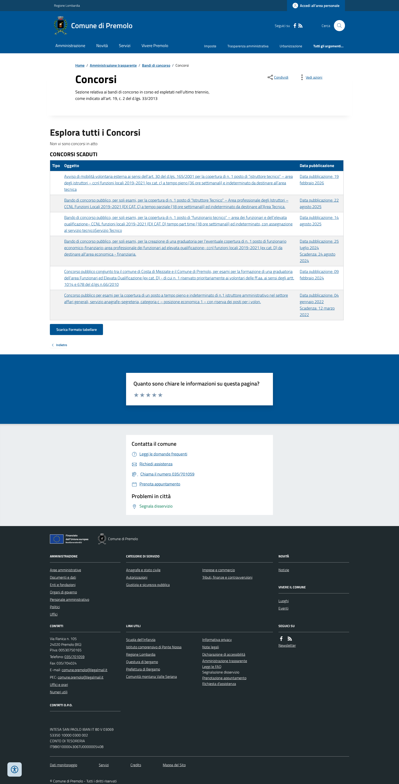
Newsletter (287, 645)
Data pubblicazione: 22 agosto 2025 (319, 203)
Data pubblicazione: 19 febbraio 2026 (319, 179)
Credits (135, 765)
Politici (55, 607)
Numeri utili (58, 692)
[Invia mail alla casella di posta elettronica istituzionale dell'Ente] (84, 669)
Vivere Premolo (155, 45)
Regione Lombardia (67, 5)
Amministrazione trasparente (113, 65)
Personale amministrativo (69, 599)
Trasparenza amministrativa (248, 46)
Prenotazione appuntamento (224, 678)
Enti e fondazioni (63, 584)
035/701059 (74, 656)
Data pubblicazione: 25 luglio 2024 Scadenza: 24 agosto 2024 (319, 251)
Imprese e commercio (218, 570)
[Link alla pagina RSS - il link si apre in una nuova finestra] (300, 26)
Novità (102, 45)
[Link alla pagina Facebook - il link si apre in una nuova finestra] (295, 26)
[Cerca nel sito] (337, 25)
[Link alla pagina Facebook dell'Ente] (281, 639)
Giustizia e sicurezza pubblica (148, 584)
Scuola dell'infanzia (140, 639)
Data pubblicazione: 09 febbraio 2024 (319, 274)
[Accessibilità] (14, 769)
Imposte (210, 46)
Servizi (124, 45)
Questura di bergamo (142, 661)
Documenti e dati (63, 577)
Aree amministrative (65, 570)
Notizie (283, 570)
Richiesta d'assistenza (219, 683)
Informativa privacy (217, 639)
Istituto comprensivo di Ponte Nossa (153, 647)
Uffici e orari (59, 684)
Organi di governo (63, 592)
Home (80, 65)
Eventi (283, 608)
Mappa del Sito (174, 765)
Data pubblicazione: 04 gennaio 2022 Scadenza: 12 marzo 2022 (319, 305)
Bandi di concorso (156, 65)
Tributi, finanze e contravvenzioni (227, 577)
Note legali (210, 647)
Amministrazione (70, 45)
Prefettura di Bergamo (143, 669)
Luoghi (283, 601)
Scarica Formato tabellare (76, 329)
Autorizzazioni (136, 577)
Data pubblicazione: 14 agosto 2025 (319, 220)
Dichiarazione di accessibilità (223, 654)
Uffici (53, 614)
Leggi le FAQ (211, 666)
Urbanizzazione (291, 46)
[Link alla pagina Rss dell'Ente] (290, 639)
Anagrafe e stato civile (143, 570)
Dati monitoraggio (63, 765)
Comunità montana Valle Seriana (151, 676)
